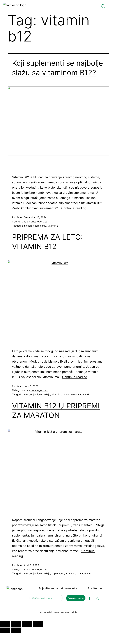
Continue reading (73, 208)
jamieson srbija (41, 394)
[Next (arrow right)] (16, 630)
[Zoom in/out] (5, 624)
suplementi (58, 573)
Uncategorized (39, 221)
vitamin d (53, 225)
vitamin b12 (39, 225)
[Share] (27, 624)
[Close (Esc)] (38, 624)
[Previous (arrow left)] (5, 630)
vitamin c (71, 394)
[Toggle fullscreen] (16, 624)
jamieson (26, 225)
